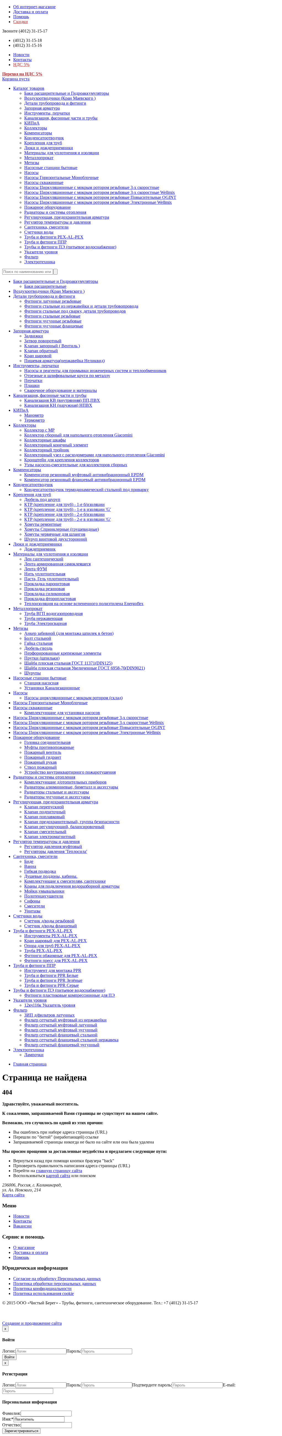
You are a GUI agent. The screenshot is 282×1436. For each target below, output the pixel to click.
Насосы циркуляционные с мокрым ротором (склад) (73, 697)
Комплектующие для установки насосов (62, 712)
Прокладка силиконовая (47, 593)
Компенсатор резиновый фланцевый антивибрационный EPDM (84, 479)
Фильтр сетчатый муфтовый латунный (60, 1025)
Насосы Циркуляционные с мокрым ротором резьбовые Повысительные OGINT (100, 197)
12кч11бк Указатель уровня (49, 1005)
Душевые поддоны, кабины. (50, 876)
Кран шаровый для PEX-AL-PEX (55, 940)
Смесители (34, 906)
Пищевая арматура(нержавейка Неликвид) (64, 360)
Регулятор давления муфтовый (53, 846)
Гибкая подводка (40, 871)
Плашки (32, 385)
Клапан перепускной (44, 806)
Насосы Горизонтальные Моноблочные (61, 177)
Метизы (31, 162)
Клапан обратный (41, 350)
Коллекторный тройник (46, 450)
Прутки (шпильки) (41, 658)
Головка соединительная (47, 742)
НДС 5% (21, 64)
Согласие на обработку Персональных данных (57, 1278)
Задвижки (33, 336)
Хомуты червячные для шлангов (54, 534)
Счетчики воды (38, 232)
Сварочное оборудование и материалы (60, 390)
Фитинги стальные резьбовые (52, 316)
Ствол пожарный (40, 767)
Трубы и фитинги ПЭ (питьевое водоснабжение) (70, 247)
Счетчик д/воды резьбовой (49, 921)
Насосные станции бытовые (50, 167)
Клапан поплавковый (44, 816)
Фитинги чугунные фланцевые (53, 326)
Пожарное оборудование (47, 207)
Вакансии (22, 1226)
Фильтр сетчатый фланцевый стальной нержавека (71, 1039)
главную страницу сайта (59, 1170)
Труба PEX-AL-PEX (43, 950)
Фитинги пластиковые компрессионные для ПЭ (69, 995)
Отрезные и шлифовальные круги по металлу (67, 375)
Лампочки (34, 1054)
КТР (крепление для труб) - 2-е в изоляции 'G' (67, 519)
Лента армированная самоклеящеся (57, 564)
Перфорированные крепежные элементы (62, 653)
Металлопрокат (38, 157)
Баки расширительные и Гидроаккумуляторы (66, 93)
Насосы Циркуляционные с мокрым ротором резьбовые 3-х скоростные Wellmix (99, 192)
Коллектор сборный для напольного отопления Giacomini (78, 435)
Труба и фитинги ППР (45, 242)
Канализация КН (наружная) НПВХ (58, 405)
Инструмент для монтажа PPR (52, 970)
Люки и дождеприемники (48, 147)
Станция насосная (41, 683)
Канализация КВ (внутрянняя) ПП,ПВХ (62, 400)
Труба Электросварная (45, 623)
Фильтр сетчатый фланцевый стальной (60, 1035)
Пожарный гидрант (42, 757)
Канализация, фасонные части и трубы (60, 118)
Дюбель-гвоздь (38, 648)
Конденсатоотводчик (44, 138)
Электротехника (39, 261)
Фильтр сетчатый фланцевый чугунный (61, 1044)
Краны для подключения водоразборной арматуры (72, 886)
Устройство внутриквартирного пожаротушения (70, 772)
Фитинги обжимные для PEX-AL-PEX (60, 955)
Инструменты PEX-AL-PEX (50, 935)
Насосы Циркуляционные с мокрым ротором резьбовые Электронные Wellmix (98, 202)
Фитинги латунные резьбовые (52, 301)
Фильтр (31, 256)
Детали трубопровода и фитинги (55, 103)
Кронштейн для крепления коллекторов (61, 459)
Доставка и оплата (30, 11)
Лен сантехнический (43, 559)
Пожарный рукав (40, 762)
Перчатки (33, 380)
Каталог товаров (28, 88)
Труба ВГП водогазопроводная (53, 613)
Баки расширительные (45, 286)
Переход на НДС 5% (22, 74)
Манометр (34, 415)
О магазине (24, 1247)
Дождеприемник (40, 549)
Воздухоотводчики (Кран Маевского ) (60, 98)
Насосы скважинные (43, 182)
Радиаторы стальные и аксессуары (56, 792)
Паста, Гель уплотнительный (51, 578)
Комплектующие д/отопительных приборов (65, 782)
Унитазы (32, 911)
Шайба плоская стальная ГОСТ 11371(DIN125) (68, 663)
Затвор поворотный (42, 340)
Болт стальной (37, 638)
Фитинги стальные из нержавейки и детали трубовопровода (81, 306)
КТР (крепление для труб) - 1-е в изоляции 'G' (67, 509)
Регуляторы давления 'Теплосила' (55, 851)
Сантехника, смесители (46, 227)
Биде (28, 861)
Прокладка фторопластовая (50, 598)
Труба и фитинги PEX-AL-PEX (53, 237)
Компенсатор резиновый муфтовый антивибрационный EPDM (83, 474)
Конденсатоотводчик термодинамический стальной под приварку (86, 489)
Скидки (20, 21)
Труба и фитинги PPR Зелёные (53, 980)
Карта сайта (13, 1195)
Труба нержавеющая (43, 618)
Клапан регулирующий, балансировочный (64, 826)
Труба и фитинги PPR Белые (51, 975)
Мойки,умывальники (44, 891)
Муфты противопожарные (49, 747)
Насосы (31, 172)
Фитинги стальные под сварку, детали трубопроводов (75, 311)
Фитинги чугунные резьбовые (53, 321)
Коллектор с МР (39, 430)
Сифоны (32, 901)
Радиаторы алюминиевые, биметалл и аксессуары (71, 787)
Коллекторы (35, 128)
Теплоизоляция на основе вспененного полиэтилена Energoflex (83, 603)
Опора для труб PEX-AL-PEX (52, 945)
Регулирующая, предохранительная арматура (66, 217)
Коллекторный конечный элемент (56, 445)
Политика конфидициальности (42, 1288)
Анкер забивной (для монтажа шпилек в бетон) (68, 633)
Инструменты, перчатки (47, 113)
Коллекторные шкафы (45, 440)
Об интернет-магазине (34, 6)
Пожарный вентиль (42, 752)
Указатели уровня (41, 252)
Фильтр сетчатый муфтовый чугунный (60, 1030)
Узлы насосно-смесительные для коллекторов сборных (75, 464)
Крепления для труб (43, 142)
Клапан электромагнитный (49, 836)
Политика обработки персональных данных (54, 1283)
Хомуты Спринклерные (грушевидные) (61, 529)
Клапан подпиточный (45, 811)
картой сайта (58, 1175)
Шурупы (32, 673)
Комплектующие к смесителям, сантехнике (65, 881)
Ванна (30, 866)
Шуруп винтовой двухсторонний (55, 539)
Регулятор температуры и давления (57, 222)
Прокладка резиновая (44, 588)
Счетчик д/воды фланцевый (50, 925)
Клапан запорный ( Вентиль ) (52, 345)
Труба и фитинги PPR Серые (51, 985)
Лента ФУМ (35, 569)
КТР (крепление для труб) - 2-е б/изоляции (64, 514)
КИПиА (32, 123)
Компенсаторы (38, 133)
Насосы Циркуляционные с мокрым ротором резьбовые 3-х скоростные (91, 187)
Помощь (21, 16)
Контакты (22, 59)
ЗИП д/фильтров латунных (49, 1015)
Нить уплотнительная (44, 573)
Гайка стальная (38, 643)
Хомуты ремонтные (42, 524)
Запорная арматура (42, 108)
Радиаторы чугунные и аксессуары (57, 797)
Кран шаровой (37, 355)
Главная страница (30, 1064)
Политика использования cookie (43, 1293)
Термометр (34, 420)
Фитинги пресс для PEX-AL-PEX (56, 960)
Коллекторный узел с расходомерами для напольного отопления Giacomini (94, 455)
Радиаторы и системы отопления (55, 212)
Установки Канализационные (52, 688)
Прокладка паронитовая (47, 583)
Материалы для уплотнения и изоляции (61, 152)
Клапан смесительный (45, 831)
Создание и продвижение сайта (32, 1323)
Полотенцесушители (43, 896)
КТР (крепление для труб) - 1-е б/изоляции (64, 504)
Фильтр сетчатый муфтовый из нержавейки (65, 1020)
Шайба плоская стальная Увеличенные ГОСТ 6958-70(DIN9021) (84, 668)
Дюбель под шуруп (42, 499)
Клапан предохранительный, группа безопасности (72, 821)
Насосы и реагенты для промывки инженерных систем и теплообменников (95, 370)
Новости (21, 54)
